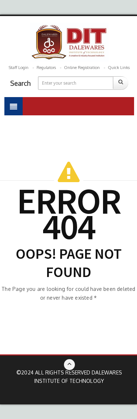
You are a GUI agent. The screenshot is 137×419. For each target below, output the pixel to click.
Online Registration (82, 67)
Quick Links (119, 67)
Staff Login (18, 67)
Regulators (46, 67)
